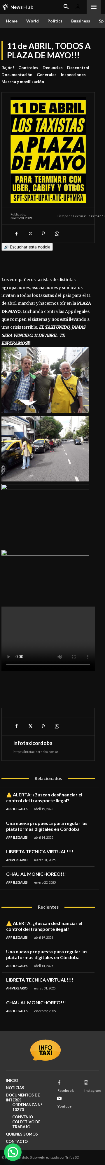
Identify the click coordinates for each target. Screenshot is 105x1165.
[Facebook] (16, 233)
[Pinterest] (43, 233)
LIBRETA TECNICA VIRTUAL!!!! (40, 851)
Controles (28, 67)
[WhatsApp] (56, 233)
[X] (30, 233)
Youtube (64, 1106)
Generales (47, 74)
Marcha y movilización (22, 81)
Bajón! (7, 67)
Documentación (16, 74)
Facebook (65, 1090)
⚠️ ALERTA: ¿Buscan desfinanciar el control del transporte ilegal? (44, 797)
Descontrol (78, 67)
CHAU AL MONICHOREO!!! (36, 874)
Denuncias (53, 67)
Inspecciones (73, 74)
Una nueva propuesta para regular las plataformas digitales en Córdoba (47, 826)
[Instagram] (86, 1082)
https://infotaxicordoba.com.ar (35, 752)
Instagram (92, 1090)
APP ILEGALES (17, 809)
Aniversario (17, 860)
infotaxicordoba (32, 743)
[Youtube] (59, 1098)
